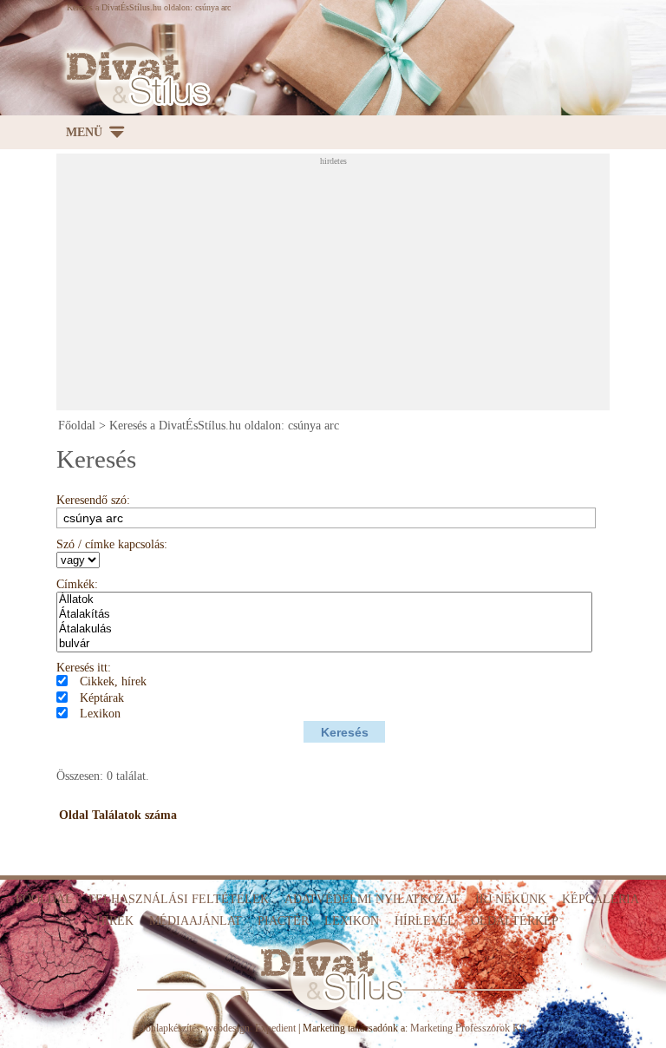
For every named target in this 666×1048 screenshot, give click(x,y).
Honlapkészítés (169, 1028)
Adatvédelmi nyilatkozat (372, 899)
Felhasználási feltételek (178, 899)
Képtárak (102, 697)
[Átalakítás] (324, 614)
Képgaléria (600, 899)
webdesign (228, 1028)
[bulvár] (324, 644)
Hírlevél (425, 920)
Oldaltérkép (514, 920)
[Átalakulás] (324, 629)
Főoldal (76, 425)
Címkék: (77, 584)
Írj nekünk (510, 899)
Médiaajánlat (195, 920)
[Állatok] (324, 600)
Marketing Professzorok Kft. (469, 1028)
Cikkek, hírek (113, 681)
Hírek (115, 920)
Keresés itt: (83, 667)
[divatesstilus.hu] (133, 78)
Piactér (283, 920)
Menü (84, 132)
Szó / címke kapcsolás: (111, 544)
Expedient (275, 1028)
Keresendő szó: (93, 500)
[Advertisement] (360, 287)
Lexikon (100, 713)
